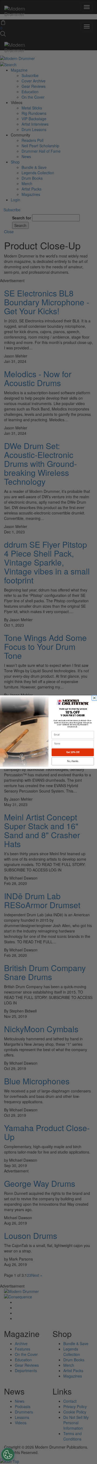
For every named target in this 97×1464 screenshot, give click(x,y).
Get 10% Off (72, 752)
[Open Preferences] (8, 1454)
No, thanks (72, 761)
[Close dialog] (95, 697)
